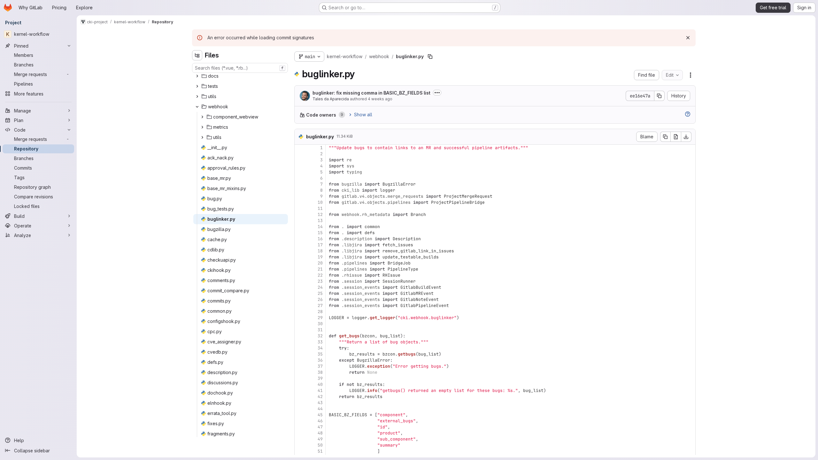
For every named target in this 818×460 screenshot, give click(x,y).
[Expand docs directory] (197, 76)
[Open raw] (676, 137)
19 (320, 257)
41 (320, 390)
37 (320, 366)
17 (320, 245)
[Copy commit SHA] (659, 96)
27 (320, 305)
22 (320, 275)
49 (320, 439)
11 (320, 208)
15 (320, 232)
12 (320, 214)
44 (320, 408)
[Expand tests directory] (197, 86)
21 (320, 269)
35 (320, 354)
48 (320, 433)
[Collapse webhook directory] (197, 107)
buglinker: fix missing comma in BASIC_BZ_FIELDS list (371, 93)
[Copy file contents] (665, 137)
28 (320, 311)
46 (320, 421)
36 (320, 360)
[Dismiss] (688, 38)
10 (320, 202)
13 (320, 220)
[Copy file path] (430, 56)
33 (320, 342)
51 (320, 451)
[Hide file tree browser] (197, 55)
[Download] (686, 137)
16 (320, 238)
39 (320, 378)
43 (320, 402)
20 (320, 263)
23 (320, 281)
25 (320, 293)
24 (320, 287)
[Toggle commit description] (437, 93)
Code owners (321, 115)
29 (320, 317)
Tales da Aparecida (331, 98)
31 (320, 330)
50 (320, 445)
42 (320, 396)
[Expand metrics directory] (202, 127)
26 (320, 299)
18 (320, 251)
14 (320, 226)
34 (320, 348)
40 (320, 384)
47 (320, 427)
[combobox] (240, 68)
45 (320, 415)
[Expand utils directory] (197, 96)
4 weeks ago (380, 98)
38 (320, 372)
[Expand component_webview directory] (202, 117)
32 (320, 336)
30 (320, 323)
